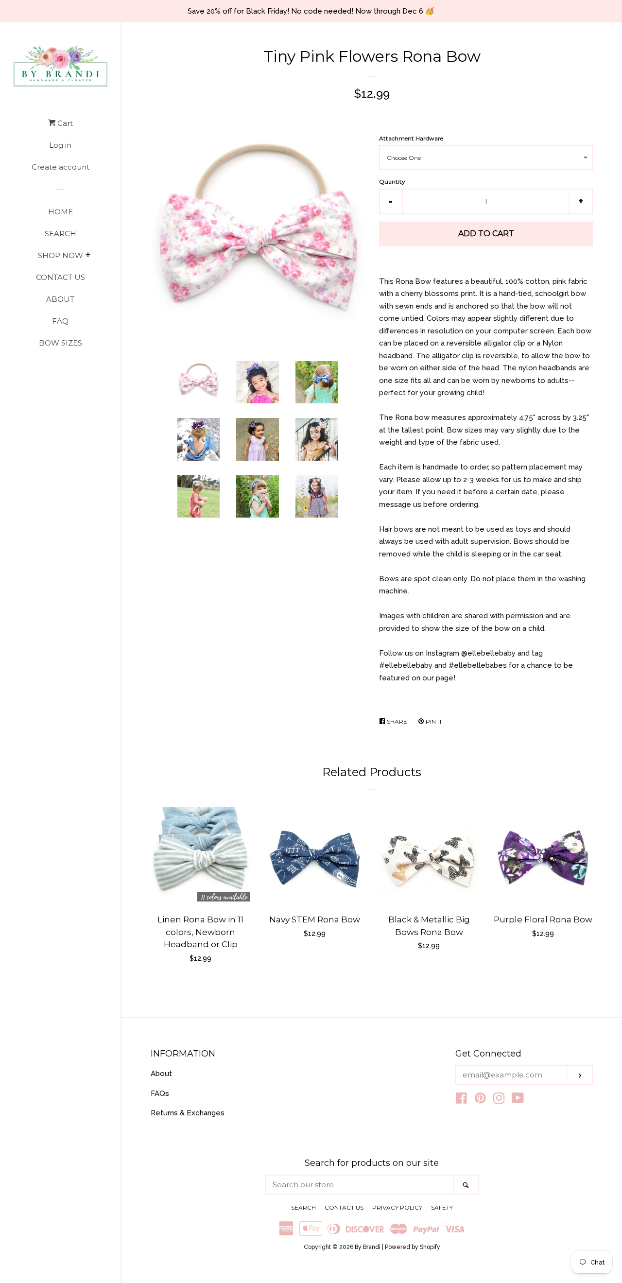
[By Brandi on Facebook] (461, 1100)
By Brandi (367, 1247)
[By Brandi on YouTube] (518, 1100)
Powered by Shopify (412, 1247)
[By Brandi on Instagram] (499, 1100)
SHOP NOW (60, 255)
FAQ (60, 321)
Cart (64, 123)
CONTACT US (60, 277)
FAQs (160, 1093)
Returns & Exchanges (188, 1113)
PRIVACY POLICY (397, 1207)
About (161, 1073)
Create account (60, 167)
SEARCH (60, 233)
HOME (60, 211)
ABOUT (60, 299)
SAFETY (442, 1207)
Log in (60, 145)
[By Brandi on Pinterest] (480, 1100)
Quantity (392, 181)
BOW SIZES (60, 342)
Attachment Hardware (411, 138)
